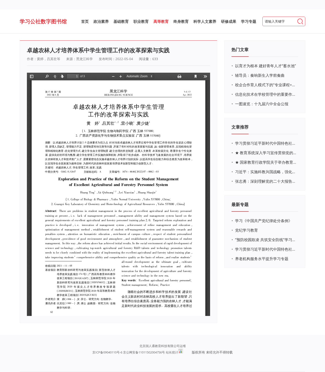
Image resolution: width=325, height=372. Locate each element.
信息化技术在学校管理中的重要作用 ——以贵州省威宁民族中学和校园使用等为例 (266, 94)
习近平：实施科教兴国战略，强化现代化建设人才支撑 (266, 171)
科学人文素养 (204, 21)
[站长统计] (180, 352)
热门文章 (240, 49)
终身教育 (181, 21)
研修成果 (228, 21)
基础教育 (121, 21)
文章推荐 (240, 127)
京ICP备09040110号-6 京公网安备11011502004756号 (128, 352)
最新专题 (240, 204)
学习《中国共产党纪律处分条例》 (263, 220)
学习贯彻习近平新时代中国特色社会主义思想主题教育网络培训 (266, 143)
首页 (85, 21)
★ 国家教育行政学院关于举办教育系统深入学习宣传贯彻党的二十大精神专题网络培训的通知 (266, 162)
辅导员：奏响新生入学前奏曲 (260, 75)
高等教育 (161, 21)
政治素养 (101, 21)
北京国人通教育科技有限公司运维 (162, 346)
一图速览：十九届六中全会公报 (261, 103)
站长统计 (172, 352)
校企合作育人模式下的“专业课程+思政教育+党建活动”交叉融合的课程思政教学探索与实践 (266, 84)
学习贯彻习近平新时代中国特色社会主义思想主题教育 (266, 249)
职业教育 (141, 21)
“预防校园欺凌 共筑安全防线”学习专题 (266, 239)
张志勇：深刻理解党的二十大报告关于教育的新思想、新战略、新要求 (266, 181)
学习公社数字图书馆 (43, 21)
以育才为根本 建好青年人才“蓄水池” (265, 65)
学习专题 (248, 21)
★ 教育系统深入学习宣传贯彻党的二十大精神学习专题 (266, 152)
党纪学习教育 (246, 230)
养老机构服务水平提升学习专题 (261, 258)
